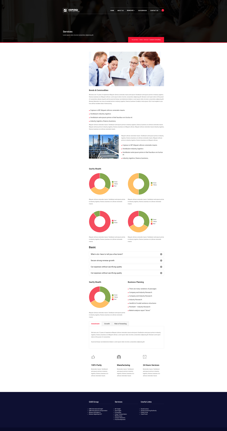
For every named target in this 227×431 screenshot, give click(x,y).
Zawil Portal (144, 414)
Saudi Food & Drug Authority (149, 410)
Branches (130, 10)
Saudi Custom (145, 409)
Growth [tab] (107, 324)
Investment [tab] (95, 324)
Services (146, 39)
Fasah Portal (144, 412)
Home (112, 10)
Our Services (142, 10)
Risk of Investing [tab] (120, 324)
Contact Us (154, 10)
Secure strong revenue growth (102, 260)
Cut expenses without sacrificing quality (106, 267)
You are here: (135, 39)
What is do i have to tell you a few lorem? (107, 254)
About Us (120, 10)
